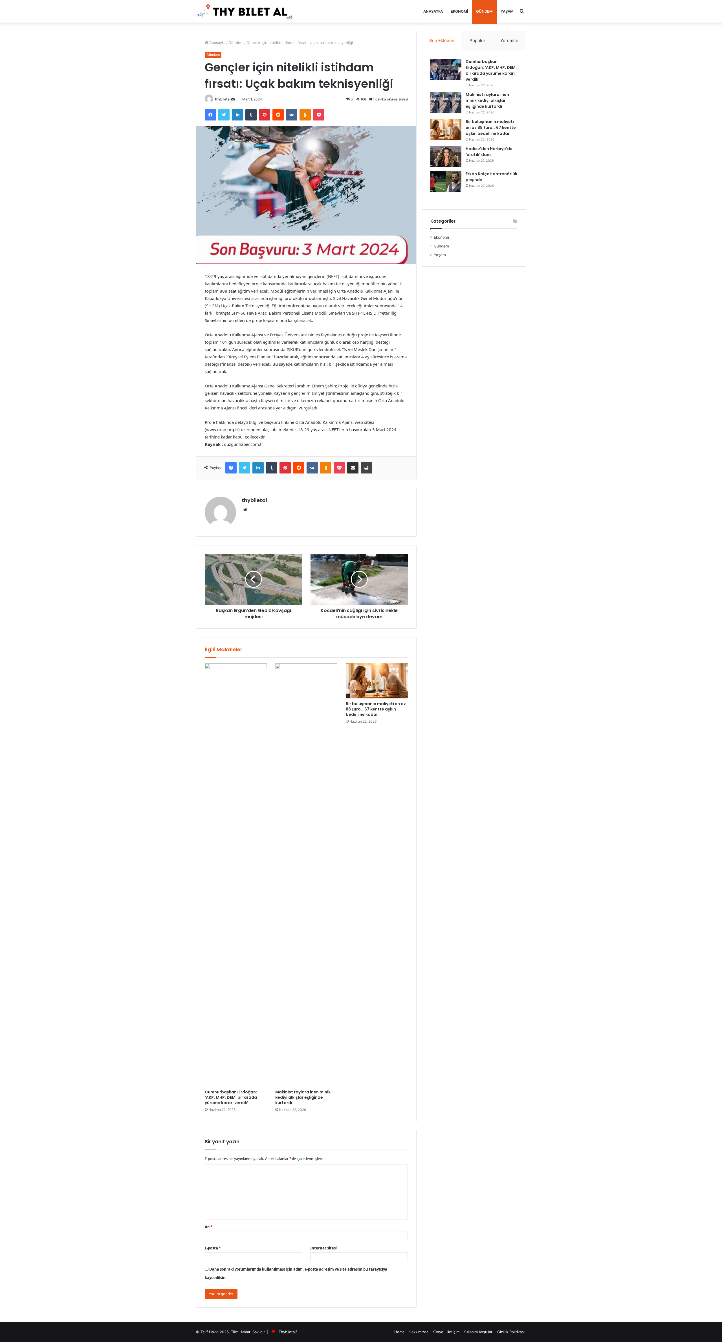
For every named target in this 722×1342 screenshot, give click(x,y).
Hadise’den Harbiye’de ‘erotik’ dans (489, 151)
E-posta (213, 1248)
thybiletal (222, 99)
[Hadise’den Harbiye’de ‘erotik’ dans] (445, 156)
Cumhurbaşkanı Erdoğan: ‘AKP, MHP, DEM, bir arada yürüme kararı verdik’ (231, 1097)
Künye (437, 1332)
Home (399, 1332)
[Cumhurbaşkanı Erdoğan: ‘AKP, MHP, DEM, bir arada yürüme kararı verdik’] (236, 875)
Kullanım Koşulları (478, 1332)
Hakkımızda (418, 1332)
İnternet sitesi (323, 1248)
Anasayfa (433, 11)
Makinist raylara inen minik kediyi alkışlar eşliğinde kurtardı (303, 1097)
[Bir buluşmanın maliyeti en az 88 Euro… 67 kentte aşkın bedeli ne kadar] (377, 680)
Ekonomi (459, 11)
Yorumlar (509, 40)
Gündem (484, 11)
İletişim (453, 1332)
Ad (208, 1226)
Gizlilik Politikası (511, 1332)
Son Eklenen (441, 40)
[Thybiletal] (245, 11)
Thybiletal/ (288, 1332)
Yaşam (507, 11)
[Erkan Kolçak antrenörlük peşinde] (445, 181)
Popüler (477, 40)
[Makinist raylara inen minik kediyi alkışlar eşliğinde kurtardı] (306, 875)
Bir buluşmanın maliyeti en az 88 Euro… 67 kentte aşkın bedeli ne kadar (376, 709)
